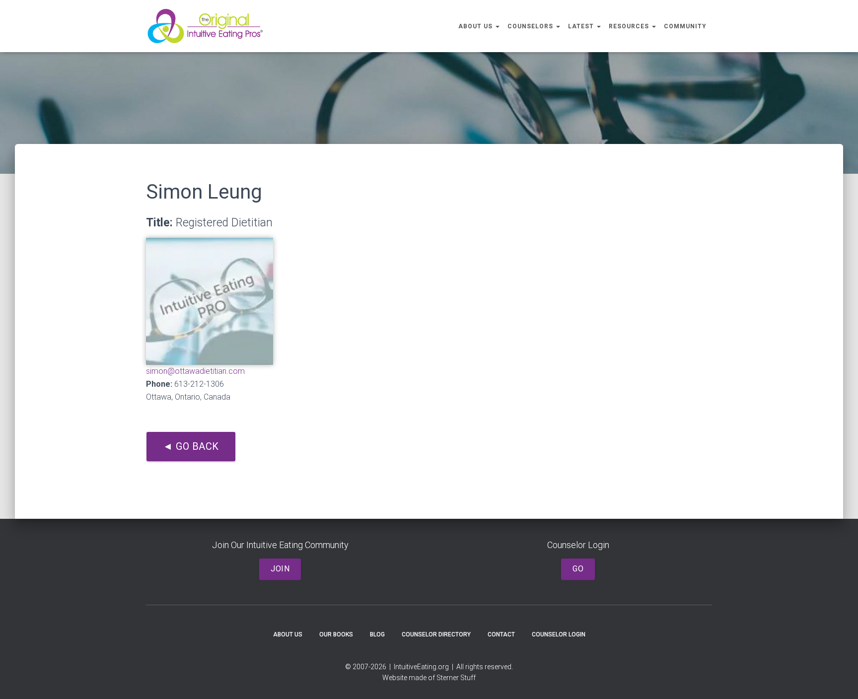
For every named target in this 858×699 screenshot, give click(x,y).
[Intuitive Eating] (205, 26)
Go (577, 568)
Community (685, 26)
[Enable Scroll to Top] (838, 679)
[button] (497, 26)
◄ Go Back (191, 446)
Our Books (336, 634)
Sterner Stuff (456, 678)
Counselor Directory (436, 634)
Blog (377, 634)
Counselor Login (558, 634)
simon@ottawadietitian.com (195, 371)
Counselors (531, 26)
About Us (476, 26)
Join (280, 568)
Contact (501, 634)
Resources (630, 26)
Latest (582, 26)
